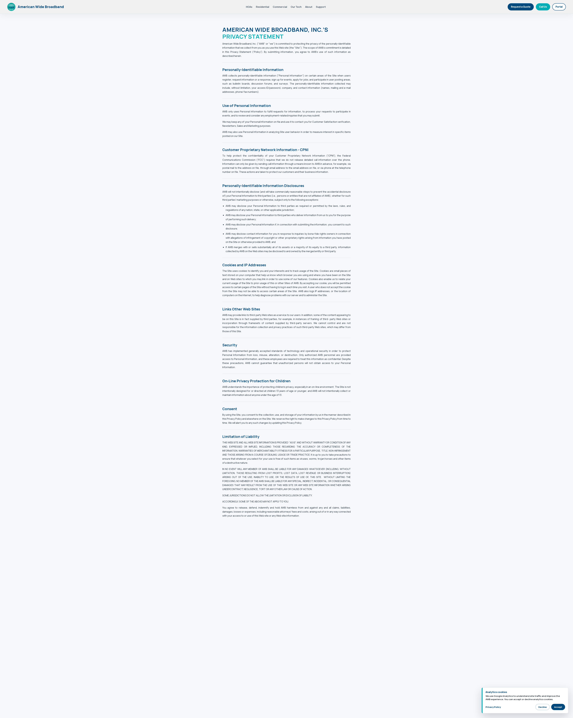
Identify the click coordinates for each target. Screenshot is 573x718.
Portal (559, 6)
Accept (558, 707)
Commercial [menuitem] (280, 6)
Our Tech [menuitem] (296, 6)
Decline (542, 707)
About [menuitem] (308, 6)
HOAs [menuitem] (249, 6)
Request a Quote (520, 6)
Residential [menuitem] (262, 6)
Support (321, 6)
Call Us (543, 6)
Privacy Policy (493, 707)
